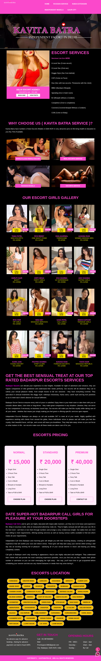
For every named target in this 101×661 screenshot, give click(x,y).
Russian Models (28, 186)
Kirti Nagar (13, 623)
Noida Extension (79, 4)
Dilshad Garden (15, 597)
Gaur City (71, 10)
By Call (85, 648)
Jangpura (57, 607)
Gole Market (77, 597)
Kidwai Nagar (74, 618)
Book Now (21, 95)
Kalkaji (12, 613)
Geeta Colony (61, 597)
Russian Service (60, 4)
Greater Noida (28, 581)
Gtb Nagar (60, 602)
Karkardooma (70, 613)
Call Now (17, 230)
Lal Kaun (43, 623)
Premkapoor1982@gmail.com (48, 645)
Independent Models (54, 10)
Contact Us (82, 499)
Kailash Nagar (85, 607)
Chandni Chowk (15, 591)
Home (47, 4)
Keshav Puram (45, 618)
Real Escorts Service (73, 159)
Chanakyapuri (78, 586)
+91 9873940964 (47, 639)
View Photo (34, 95)
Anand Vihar (14, 586)
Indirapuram (14, 607)
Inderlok (86, 602)
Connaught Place (34, 591)
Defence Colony (66, 591)
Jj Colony (70, 607)
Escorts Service (73, 186)
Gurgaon (43, 581)
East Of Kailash (44, 597)
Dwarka (30, 597)
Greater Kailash (29, 602)
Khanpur (60, 618)
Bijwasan (64, 586)
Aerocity (69, 581)
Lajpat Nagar (29, 623)
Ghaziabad (56, 581)
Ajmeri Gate (82, 581)
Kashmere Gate (15, 618)
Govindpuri (13, 602)
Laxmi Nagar (57, 623)
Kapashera (55, 613)
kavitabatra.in (45, 658)
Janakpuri (44, 607)
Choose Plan (19, 499)
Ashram (27, 586)
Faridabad (13, 581)
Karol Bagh (86, 613)
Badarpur (51, 586)
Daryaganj (50, 591)
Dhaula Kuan (83, 591)
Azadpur (39, 586)
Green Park (46, 602)
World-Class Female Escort (28, 159)
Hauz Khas (74, 602)
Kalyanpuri (25, 613)
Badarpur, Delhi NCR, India (51, 648)
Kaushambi (31, 618)
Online (25, 229)
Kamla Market (40, 613)
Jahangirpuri (29, 607)
